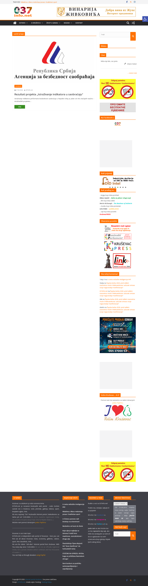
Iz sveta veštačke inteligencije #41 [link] (119, 279)
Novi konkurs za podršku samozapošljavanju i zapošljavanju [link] (72, 566)
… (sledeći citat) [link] (132, 73)
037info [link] (22, 23)
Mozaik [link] (67, 23)
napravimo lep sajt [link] (99, 531)
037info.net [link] (29, 90)
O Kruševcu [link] (36, 23)
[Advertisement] (116, 153)
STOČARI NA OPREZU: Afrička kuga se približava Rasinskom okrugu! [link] (73, 556)
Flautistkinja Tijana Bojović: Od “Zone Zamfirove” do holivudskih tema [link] (73, 546)
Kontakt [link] (79, 23)
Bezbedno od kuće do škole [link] (73, 526)
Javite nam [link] (91, 528)
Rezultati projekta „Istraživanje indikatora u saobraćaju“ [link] (48, 94)
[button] (26, 22)
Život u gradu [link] (52, 23)
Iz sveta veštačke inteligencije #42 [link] (33, 2)
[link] (145, 19)
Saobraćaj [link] (18, 86)
